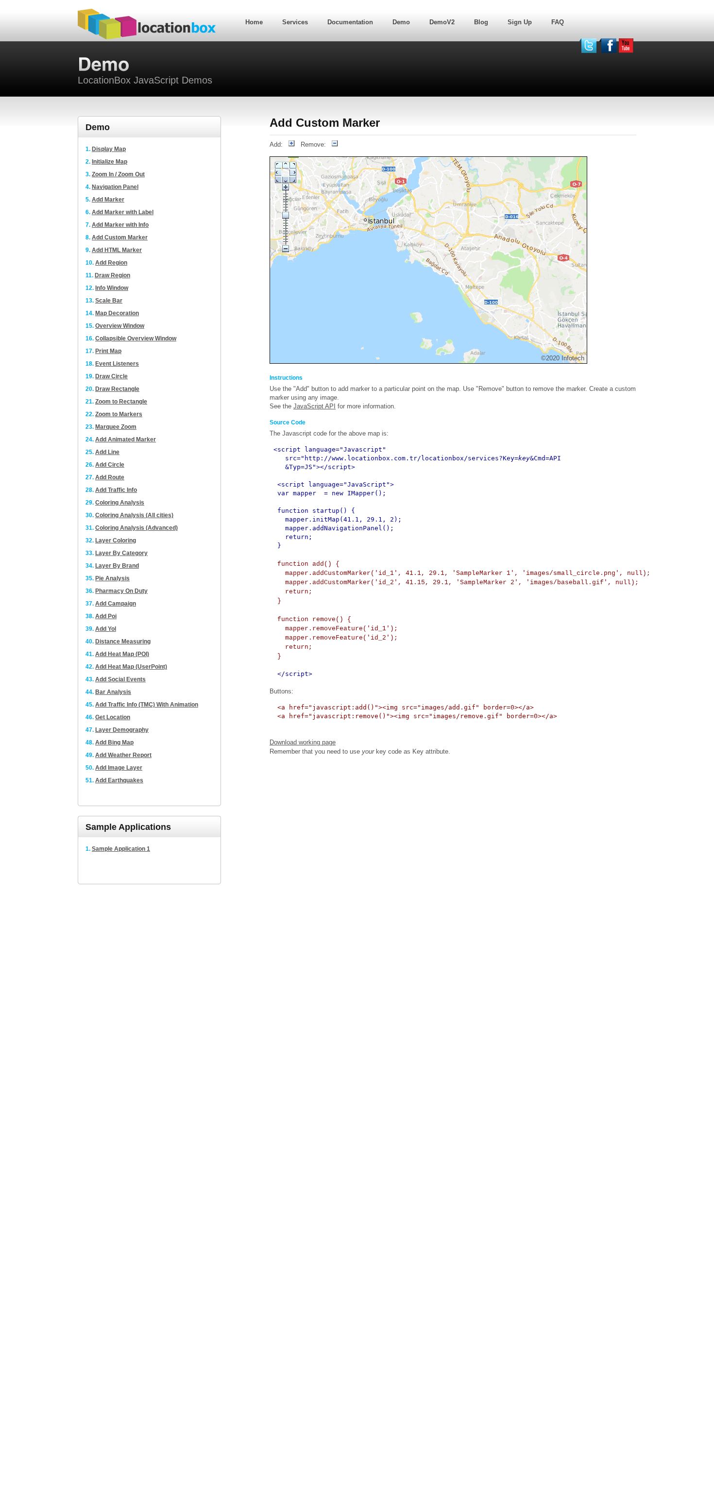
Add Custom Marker (120, 237)
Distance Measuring (123, 641)
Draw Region (112, 275)
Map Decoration (117, 313)
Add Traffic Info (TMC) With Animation (146, 704)
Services (295, 22)
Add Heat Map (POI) (122, 654)
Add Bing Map (114, 742)
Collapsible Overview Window (135, 338)
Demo (401, 22)
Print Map (108, 351)
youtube (627, 45)
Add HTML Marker (117, 250)
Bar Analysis (113, 692)
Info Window (111, 288)
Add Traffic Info (116, 490)
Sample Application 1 (121, 848)
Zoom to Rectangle (121, 401)
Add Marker (108, 199)
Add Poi (106, 616)
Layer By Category (121, 553)
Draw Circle (111, 376)
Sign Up (520, 22)
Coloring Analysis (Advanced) (136, 527)
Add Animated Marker (125, 439)
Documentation (350, 22)
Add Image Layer (118, 767)
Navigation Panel (115, 187)
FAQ (557, 22)
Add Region (111, 262)
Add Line (107, 452)
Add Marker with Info (120, 224)
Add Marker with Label (122, 212)
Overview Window (119, 325)
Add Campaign (115, 603)
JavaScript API (314, 406)
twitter (587, 45)
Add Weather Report (123, 755)
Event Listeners (117, 363)
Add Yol (105, 628)
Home (254, 22)
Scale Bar (108, 300)
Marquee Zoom (115, 426)
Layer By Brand (117, 565)
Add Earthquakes (119, 780)
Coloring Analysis (119, 502)
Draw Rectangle (117, 389)
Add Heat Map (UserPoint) (131, 666)
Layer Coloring (115, 540)
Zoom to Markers (118, 414)
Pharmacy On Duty (121, 591)
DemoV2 (442, 22)
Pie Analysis (112, 578)
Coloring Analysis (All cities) (134, 515)
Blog (481, 22)
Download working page (303, 742)
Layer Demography (122, 729)
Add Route (109, 477)
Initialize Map (109, 161)
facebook (607, 45)
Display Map (109, 149)
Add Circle (109, 464)
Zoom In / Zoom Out (118, 174)
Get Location (112, 717)
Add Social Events (120, 679)
